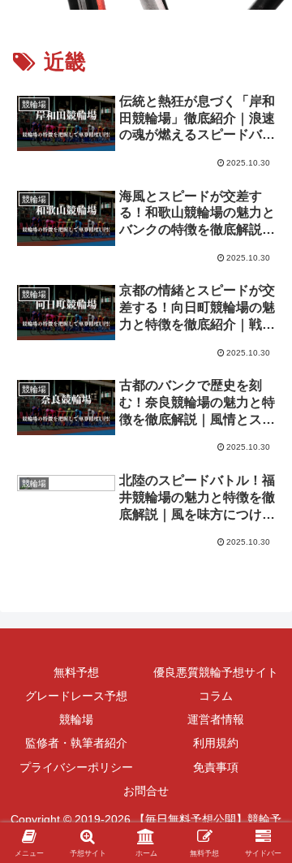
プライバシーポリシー (76, 767)
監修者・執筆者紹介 (76, 742)
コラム (216, 695)
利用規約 (215, 742)
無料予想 (76, 672)
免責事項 (215, 767)
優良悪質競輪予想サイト (215, 672)
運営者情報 (215, 719)
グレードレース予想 (76, 695)
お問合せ (146, 790)
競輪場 (76, 719)
